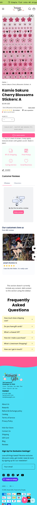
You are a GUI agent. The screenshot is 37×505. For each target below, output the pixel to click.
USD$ (3, 486)
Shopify (23, 490)
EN (10, 486)
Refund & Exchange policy (12, 411)
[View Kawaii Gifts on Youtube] (22, 475)
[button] (29, 8)
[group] (18, 2)
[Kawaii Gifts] (18, 8)
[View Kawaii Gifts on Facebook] (13, 475)
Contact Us (6, 431)
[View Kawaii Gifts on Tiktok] (8, 475)
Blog (3, 441)
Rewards (5, 407)
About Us (5, 404)
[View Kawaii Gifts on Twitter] (17, 475)
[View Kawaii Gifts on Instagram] (3, 475)
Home (4, 82)
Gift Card (5, 438)
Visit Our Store (7, 428)
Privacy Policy (7, 421)
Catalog (5, 414)
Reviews (5, 444)
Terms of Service (8, 418)
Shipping (5, 434)
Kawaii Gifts (10, 490)
